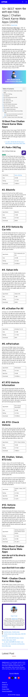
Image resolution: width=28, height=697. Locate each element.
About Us (4, 682)
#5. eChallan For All (8, 100)
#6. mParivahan (7, 102)
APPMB (4, 2)
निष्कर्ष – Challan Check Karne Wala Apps (13, 117)
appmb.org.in (15, 618)
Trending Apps (16, 632)
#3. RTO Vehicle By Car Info (10, 97)
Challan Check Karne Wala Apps (12, 634)
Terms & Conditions (7, 691)
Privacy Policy (5, 689)
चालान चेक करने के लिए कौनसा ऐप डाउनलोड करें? (14, 114)
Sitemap (18, 694)
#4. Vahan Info (7, 99)
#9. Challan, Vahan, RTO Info (11, 107)
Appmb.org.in (5, 662)
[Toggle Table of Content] (23, 89)
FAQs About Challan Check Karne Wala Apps (13, 111)
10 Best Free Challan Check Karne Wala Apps (13, 91)
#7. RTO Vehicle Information (10, 104)
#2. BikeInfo (6, 95)
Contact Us (5, 684)
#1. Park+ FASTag (8, 94)
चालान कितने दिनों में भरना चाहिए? (11, 115)
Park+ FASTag (18, 175)
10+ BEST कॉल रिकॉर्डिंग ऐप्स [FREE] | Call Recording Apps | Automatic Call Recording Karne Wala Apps (13, 644)
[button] (22, 2)
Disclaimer (4, 687)
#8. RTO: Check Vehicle (9, 105)
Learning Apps (7, 632)
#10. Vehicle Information (10, 109)
